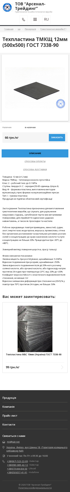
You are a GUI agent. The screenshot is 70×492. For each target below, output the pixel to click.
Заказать (57, 137)
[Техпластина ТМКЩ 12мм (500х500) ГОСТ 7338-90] (35, 88)
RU (46, 19)
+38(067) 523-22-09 (17, 461)
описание (35, 153)
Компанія (8, 406)
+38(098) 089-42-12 (17, 465)
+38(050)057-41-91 (17, 472)
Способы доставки (35, 169)
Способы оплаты (35, 161)
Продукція (9, 398)
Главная (8, 29)
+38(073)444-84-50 (17, 468)
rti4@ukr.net (13, 441)
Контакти (8, 424)
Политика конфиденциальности (35, 487)
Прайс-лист (9, 415)
